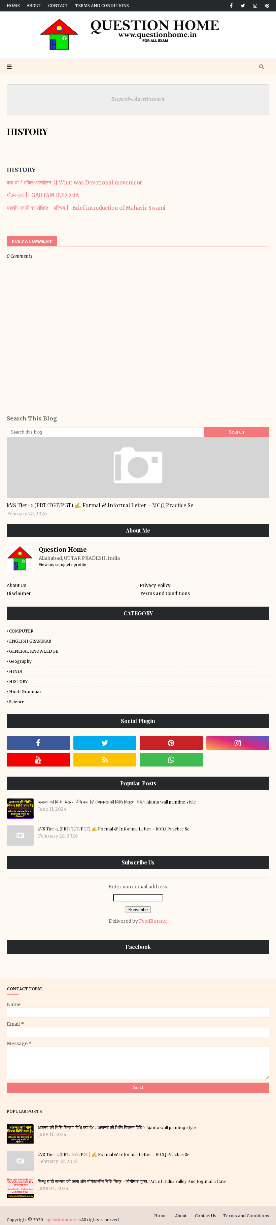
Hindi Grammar (25, 691)
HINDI (16, 671)
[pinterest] (266, 5)
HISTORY (18, 681)
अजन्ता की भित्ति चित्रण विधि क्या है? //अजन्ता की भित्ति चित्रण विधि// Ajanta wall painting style (117, 802)
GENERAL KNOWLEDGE (33, 651)
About (34, 5)
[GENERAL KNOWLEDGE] (138, 467)
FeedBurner (153, 921)
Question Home (63, 549)
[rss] (105, 760)
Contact (58, 5)
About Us (16, 585)
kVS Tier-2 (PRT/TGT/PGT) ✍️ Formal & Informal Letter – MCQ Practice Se (100, 505)
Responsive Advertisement (138, 99)
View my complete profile (62, 564)
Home (13, 5)
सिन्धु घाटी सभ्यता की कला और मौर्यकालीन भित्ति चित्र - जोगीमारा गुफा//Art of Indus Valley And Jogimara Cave (132, 1181)
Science (16, 701)
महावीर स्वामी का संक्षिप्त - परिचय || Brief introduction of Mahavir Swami (86, 208)
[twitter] (242, 5)
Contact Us (205, 1215)
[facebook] (231, 5)
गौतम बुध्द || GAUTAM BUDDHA (43, 195)
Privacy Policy (155, 585)
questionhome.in (63, 1219)
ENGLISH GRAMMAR (30, 641)
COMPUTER (21, 631)
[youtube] (38, 760)
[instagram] (255, 5)
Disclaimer (19, 594)
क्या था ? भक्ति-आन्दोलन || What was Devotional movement (74, 182)
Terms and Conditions (102, 5)
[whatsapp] (171, 760)
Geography (20, 661)
